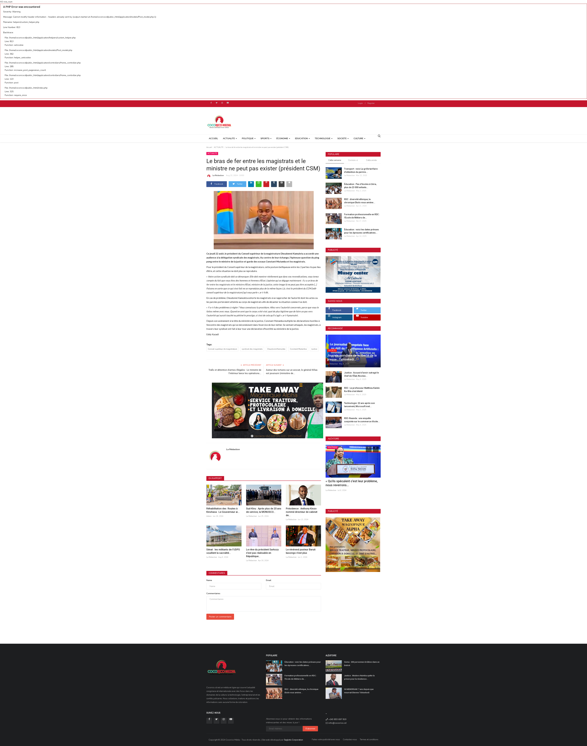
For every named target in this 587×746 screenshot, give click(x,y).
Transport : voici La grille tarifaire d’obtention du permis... (361, 170)
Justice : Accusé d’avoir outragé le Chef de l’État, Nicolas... (361, 374)
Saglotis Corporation (293, 740)
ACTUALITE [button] (229, 138)
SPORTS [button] (265, 138)
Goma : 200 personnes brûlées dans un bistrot (361, 663)
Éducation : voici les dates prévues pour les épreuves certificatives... (361, 231)
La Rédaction (218, 175)
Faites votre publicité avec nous (326, 739)
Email (268, 580)
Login (360, 103)
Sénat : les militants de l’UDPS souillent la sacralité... (223, 551)
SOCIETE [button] (342, 138)
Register (371, 103)
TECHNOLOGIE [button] (323, 138)
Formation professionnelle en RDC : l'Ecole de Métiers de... (362, 216)
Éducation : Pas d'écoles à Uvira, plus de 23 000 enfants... (360, 186)
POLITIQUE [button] (248, 138)
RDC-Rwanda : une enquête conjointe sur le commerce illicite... (362, 420)
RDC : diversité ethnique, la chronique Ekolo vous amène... (359, 201)
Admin (209, 516)
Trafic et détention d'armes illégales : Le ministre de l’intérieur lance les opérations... (235, 372)
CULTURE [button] (359, 138)
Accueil (213, 138)
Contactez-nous (350, 739)
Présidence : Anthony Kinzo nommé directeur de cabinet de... (301, 512)
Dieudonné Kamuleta (276, 349)
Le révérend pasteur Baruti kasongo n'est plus (301, 551)
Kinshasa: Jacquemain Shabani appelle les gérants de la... (352, 483)
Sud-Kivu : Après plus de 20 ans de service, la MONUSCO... (263, 510)
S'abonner (310, 728)
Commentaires (217, 573)
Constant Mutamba (298, 349)
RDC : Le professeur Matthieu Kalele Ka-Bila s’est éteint (362, 389)
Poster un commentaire (220, 616)
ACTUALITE (218, 147)
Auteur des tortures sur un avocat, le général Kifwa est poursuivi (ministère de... (291, 372)
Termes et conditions (369, 739)
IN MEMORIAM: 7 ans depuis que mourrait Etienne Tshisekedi (359, 691)
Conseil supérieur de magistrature (222, 349)
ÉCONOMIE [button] (282, 138)
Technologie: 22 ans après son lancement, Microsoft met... (359, 405)
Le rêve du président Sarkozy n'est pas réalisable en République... (262, 553)
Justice (314, 349)
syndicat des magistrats (252, 349)
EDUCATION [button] (301, 138)
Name (209, 580)
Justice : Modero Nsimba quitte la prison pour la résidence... (359, 677)
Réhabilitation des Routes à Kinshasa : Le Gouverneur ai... (223, 510)
